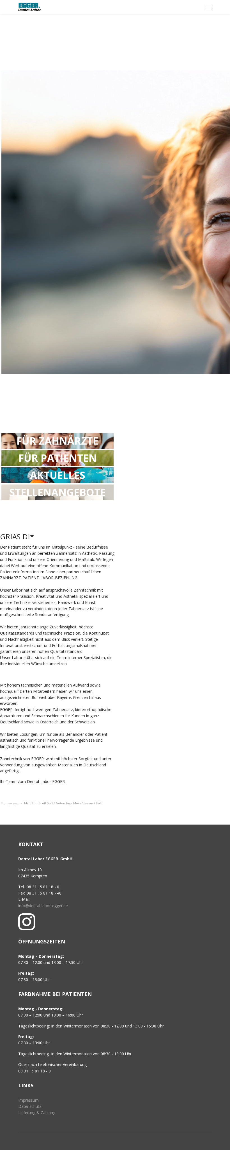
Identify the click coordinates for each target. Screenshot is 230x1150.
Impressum (28, 1100)
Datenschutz (29, 1106)
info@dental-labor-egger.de (43, 905)
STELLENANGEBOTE (57, 492)
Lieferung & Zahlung (36, 1112)
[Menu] (208, 7)
